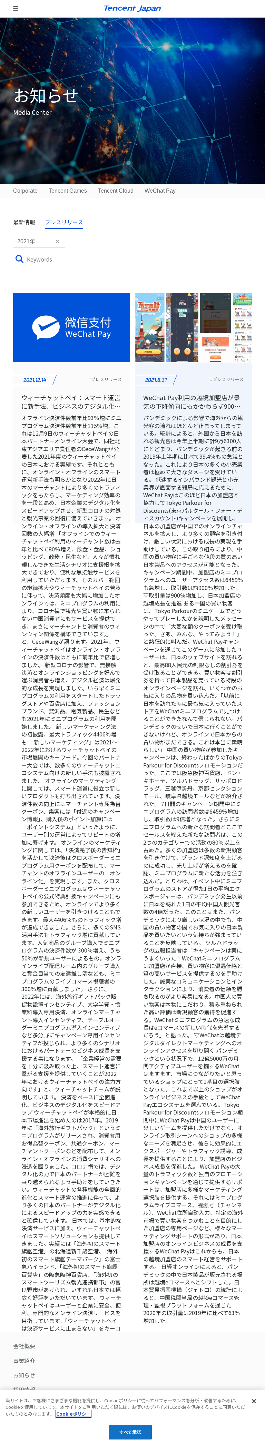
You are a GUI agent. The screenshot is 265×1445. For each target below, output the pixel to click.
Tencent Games (68, 191)
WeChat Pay (160, 191)
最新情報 (24, 222)
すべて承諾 (130, 1432)
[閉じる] (254, 1401)
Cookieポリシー (73, 1414)
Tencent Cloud (116, 191)
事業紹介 (24, 1360)
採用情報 (24, 1389)
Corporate (25, 191)
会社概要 (24, 1346)
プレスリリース (64, 222)
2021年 (26, 241)
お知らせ (24, 1375)
